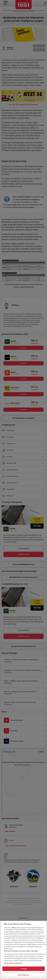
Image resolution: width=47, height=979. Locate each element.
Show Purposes (23, 975)
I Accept (23, 969)
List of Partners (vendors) (13, 963)
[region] (23, 950)
